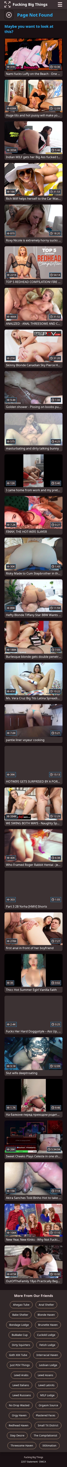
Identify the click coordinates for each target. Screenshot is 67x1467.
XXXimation (49, 1445)
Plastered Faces (45, 1415)
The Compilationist (45, 1435)
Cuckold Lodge (46, 1335)
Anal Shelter (46, 1304)
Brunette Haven (48, 1325)
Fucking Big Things (30, 4)
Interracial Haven (47, 1355)
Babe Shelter (20, 1314)
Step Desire (17, 1435)
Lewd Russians (21, 1395)
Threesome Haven (22, 1445)
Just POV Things (20, 1365)
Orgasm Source (48, 1405)
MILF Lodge (47, 1395)
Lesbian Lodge (48, 1365)
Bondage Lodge (19, 1325)
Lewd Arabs (21, 1375)
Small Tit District (48, 1425)
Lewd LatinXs (46, 1385)
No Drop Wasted (19, 1405)
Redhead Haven (18, 1425)
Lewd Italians (20, 1385)
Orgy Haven (19, 1415)
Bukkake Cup (20, 1335)
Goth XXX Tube (18, 1355)
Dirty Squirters (21, 1345)
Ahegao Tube (21, 1304)
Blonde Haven (46, 1314)
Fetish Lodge (47, 1345)
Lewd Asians (45, 1375)
